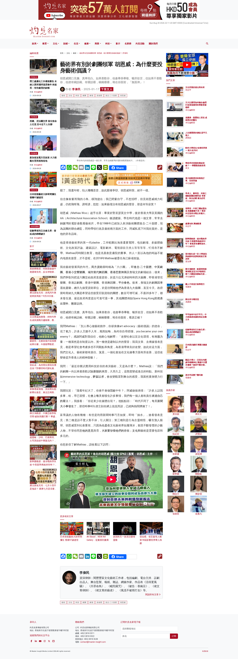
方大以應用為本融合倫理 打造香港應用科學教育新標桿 (196, 104)
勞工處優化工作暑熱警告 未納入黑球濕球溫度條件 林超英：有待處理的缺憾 (43, 84)
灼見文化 (34, 190)
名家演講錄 (35, 226)
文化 (55, 43)
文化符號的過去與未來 (195, 87)
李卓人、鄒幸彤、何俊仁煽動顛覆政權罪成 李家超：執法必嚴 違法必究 (196, 195)
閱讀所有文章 (152, 594)
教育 (44, 43)
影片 (118, 43)
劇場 (91, 96)
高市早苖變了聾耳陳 (194, 375)
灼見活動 (140, 43)
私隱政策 (205, 651)
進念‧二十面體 (111, 96)
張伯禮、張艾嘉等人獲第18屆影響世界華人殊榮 (151, 540)
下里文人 (107, 89)
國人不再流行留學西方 (195, 284)
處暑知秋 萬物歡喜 (193, 223)
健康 (86, 43)
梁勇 (187, 319)
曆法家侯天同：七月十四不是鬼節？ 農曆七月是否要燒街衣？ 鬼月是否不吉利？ (43, 488)
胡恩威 (123, 96)
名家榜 (128, 43)
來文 (187, 168)
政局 (34, 43)
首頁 (61, 53)
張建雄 (188, 287)
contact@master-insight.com (93, 642)
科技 (107, 43)
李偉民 (76, 89)
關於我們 (153, 43)
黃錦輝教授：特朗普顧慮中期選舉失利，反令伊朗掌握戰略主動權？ (43, 272)
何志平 (188, 90)
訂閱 (174, 636)
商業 (97, 43)
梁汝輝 (188, 261)
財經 (65, 43)
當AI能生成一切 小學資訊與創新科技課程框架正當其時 (196, 256)
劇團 (84, 96)
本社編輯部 (38, 92)
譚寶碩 (188, 138)
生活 (76, 43)
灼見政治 (34, 77)
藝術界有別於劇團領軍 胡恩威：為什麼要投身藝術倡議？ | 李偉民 (103, 53)
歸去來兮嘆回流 (192, 299)
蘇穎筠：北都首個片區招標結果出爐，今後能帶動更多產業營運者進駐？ (43, 344)
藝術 (74, 53)
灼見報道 (34, 117)
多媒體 (99, 96)
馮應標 (188, 302)
